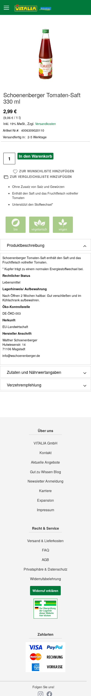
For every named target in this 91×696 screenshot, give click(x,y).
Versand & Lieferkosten (45, 540)
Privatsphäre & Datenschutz (45, 569)
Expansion (45, 500)
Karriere (45, 490)
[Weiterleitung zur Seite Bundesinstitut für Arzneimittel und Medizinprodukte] (45, 617)
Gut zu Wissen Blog (45, 471)
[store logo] (32, 7)
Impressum (45, 509)
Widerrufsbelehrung (45, 578)
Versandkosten (45, 123)
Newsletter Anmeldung (45, 481)
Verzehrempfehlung (24, 385)
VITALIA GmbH (45, 443)
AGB (45, 559)
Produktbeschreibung (25, 245)
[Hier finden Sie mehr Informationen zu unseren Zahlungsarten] (45, 671)
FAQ (45, 550)
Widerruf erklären (45, 590)
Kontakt (45, 452)
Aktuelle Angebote (45, 462)
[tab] (45, 245)
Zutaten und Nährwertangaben (34, 372)
